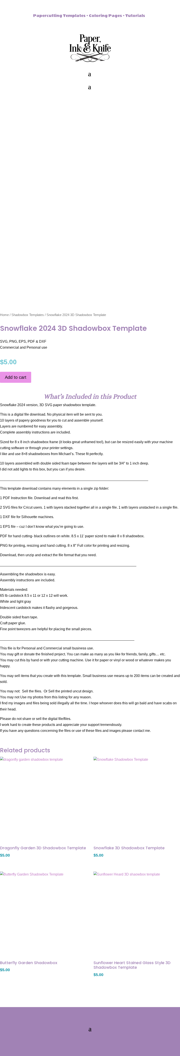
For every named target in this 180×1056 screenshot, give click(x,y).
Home (4, 315)
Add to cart (15, 377)
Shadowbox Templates (27, 315)
